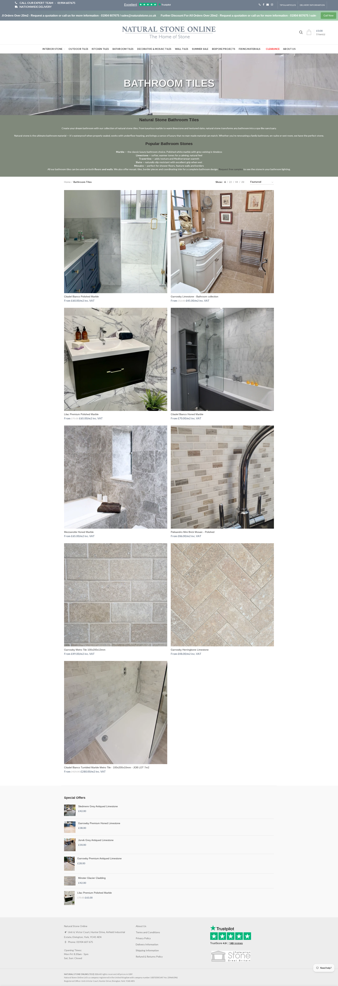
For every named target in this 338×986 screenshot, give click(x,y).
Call (260, 4)
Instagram (272, 4)
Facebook (263, 4)
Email (267, 4)
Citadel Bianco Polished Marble (81, 296)
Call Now (328, 15)
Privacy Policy (143, 938)
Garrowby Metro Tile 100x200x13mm (84, 649)
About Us (141, 926)
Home (67, 181)
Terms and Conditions (148, 932)
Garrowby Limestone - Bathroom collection (194, 296)
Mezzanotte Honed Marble (79, 532)
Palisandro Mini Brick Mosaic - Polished (192, 532)
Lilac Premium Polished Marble (81, 414)
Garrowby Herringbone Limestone (190, 649)
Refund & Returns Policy (149, 956)
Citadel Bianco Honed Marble (187, 414)
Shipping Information (147, 950)
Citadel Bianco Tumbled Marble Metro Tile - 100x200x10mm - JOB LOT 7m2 (106, 767)
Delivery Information (312, 5)
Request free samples (231, 169)
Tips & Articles (288, 5)
